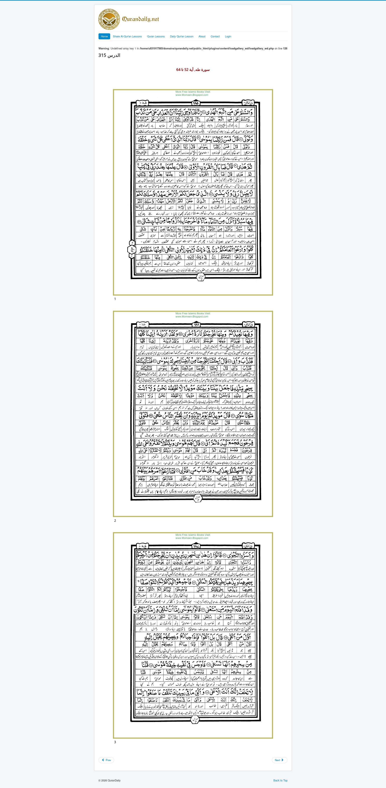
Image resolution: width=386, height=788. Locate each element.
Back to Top (280, 780)
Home (104, 36)
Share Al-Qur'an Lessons (127, 36)
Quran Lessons (156, 36)
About (202, 36)
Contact (215, 36)
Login (228, 36)
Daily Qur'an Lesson (181, 36)
